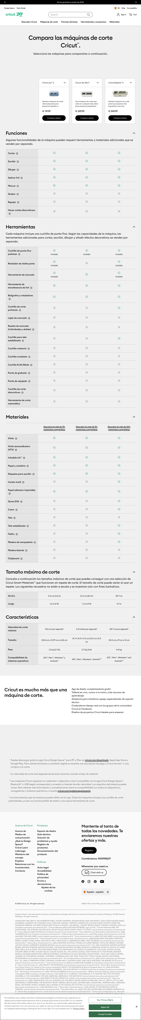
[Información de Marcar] (18, 186)
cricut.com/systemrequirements (74, 790)
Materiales (17, 417)
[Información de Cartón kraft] (23, 482)
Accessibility (132, 8)
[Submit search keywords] (88, 14)
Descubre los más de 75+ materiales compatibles (54, 428)
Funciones (16, 133)
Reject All (105, 1007)
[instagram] (89, 881)
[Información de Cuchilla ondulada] (29, 357)
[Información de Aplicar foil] (22, 178)
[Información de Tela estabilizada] (28, 526)
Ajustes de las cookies (48, 889)
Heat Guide (21, 8)
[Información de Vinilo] (16, 438)
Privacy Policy (79, 1008)
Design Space (9, 8)
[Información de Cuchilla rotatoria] (29, 349)
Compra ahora (54, 118)
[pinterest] (95, 881)
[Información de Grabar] (18, 194)
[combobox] (70, 14)
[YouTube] (102, 881)
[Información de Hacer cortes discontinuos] (10, 214)
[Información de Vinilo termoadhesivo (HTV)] (16, 450)
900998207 (104, 858)
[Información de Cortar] (17, 153)
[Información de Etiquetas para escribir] (33, 474)
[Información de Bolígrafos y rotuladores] (10, 299)
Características (22, 617)
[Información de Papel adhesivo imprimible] (10, 494)
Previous (5, 2)
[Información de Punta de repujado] (29, 381)
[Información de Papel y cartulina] (28, 466)
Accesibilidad (44, 870)
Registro (89, 850)
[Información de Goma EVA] (21, 502)
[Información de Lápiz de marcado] (29, 318)
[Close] (137, 1007)
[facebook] (83, 881)
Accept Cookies (105, 1014)
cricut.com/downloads (96, 760)
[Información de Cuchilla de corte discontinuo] (22, 392)
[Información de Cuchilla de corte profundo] (20, 310)
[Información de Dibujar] (18, 170)
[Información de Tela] (14, 518)
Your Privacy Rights (105, 1000)
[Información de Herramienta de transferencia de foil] (31, 288)
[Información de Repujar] (18, 202)
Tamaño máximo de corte (33, 572)
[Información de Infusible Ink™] (24, 458)
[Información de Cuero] (16, 510)
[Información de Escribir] (18, 162)
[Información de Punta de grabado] (29, 373)
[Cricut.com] (14, 14)
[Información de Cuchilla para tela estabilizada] (23, 341)
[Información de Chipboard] (21, 559)
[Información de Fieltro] (17, 534)
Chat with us (97, 872)
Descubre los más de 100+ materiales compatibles (119, 428)
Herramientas (20, 227)
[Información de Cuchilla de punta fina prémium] (19, 254)
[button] (121, 14)
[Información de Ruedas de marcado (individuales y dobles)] (33, 329)
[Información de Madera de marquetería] (35, 542)
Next (136, 2)
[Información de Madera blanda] (26, 550)
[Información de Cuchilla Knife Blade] (31, 365)
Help (123, 8)
